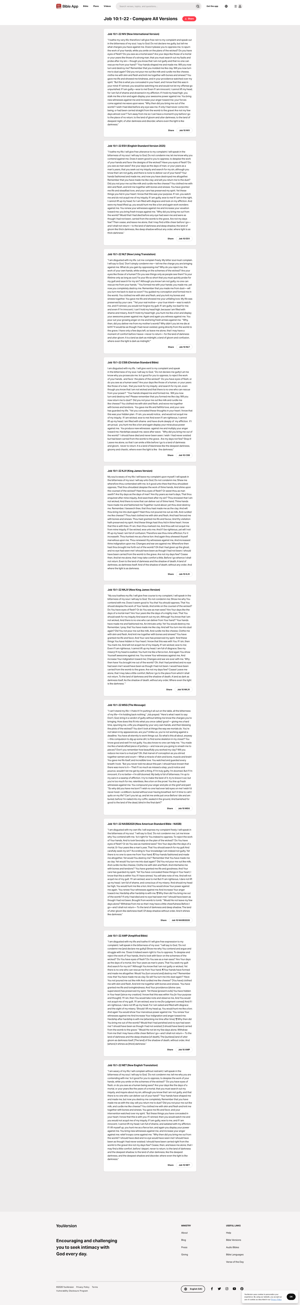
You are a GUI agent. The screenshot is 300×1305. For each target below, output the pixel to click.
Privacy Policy (82, 1287)
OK (291, 1296)
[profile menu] (238, 6)
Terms (95, 1287)
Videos (107, 6)
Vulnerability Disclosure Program (72, 1290)
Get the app (212, 6)
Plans (96, 6)
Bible (85, 6)
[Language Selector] (226, 6)
